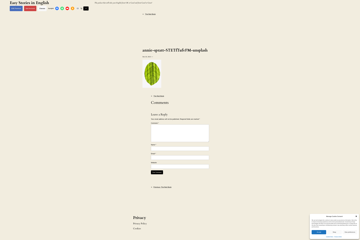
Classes (42, 8)
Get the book (30, 8)
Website (154, 163)
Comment (155, 123)
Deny (334, 232)
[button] (356, 216)
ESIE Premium (16, 8)
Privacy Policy (338, 236)
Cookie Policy (329, 236)
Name (153, 145)
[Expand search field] (86, 8)
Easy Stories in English (29, 2)
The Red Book (150, 14)
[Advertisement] (180, 31)
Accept (319, 232)
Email (153, 154)
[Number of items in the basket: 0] (81, 8)
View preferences (350, 232)
